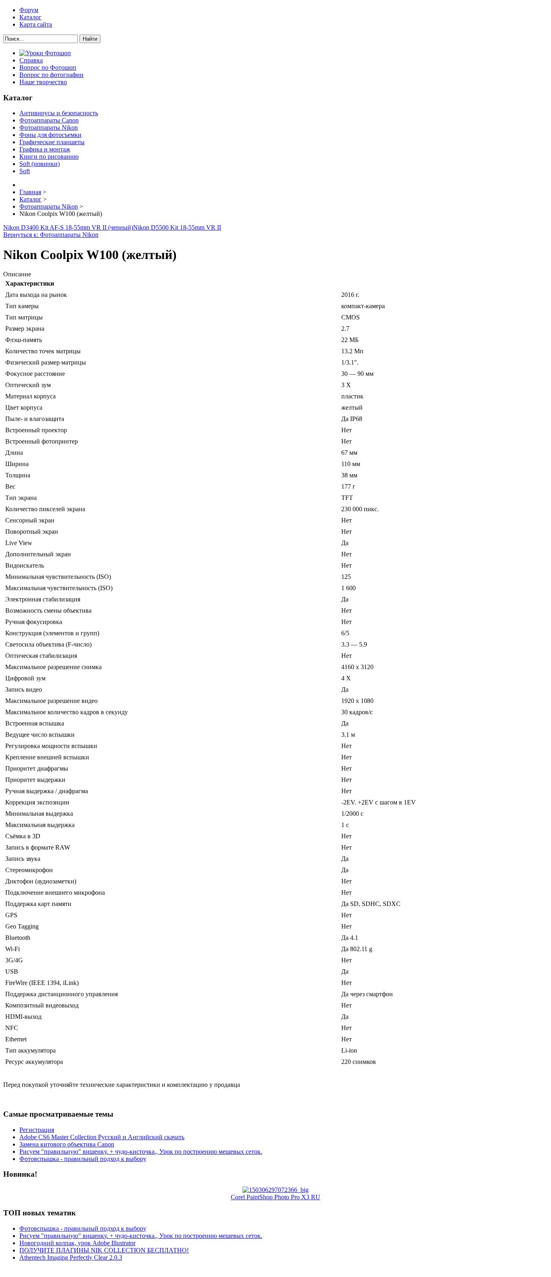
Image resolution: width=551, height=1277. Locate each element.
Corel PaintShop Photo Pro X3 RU (275, 1197)
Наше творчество (43, 82)
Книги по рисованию (49, 156)
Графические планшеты (52, 142)
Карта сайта (35, 24)
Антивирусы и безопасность (58, 113)
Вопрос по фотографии (51, 74)
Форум (28, 9)
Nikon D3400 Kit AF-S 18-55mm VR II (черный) (68, 227)
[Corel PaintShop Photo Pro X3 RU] (275, 1189)
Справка (31, 60)
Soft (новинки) (39, 163)
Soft (24, 171)
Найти (90, 39)
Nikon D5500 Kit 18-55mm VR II (177, 227)
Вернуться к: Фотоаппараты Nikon (50, 234)
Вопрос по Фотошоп (47, 67)
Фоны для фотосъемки (50, 134)
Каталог (30, 17)
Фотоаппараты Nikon (48, 127)
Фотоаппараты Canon (49, 120)
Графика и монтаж (44, 149)
